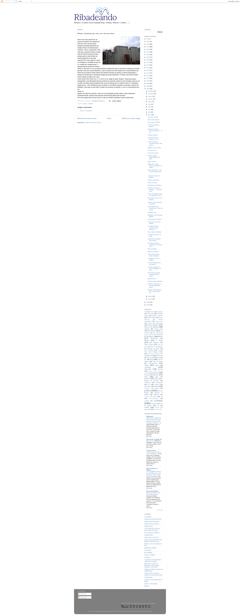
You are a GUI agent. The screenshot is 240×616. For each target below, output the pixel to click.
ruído (154, 396)
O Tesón (159, 340)
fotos (146, 377)
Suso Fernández (148, 350)
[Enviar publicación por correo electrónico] (109, 101)
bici (145, 359)
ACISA (152, 312)
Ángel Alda (147, 409)
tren (158, 405)
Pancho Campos (148, 344)
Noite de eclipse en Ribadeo (155, 281)
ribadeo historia (148, 526)
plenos (156, 386)
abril (149, 112)
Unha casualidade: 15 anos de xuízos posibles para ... (155, 171)
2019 (147, 57)
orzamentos (147, 382)
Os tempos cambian (153, 117)
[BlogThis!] (115, 101)
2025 (147, 41)
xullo (149, 104)
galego (157, 377)
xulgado (157, 407)
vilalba (146, 407)
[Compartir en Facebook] (118, 101)
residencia (156, 394)
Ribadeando (149, 416)
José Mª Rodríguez (153, 335)
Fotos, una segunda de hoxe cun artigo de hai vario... (155, 194)
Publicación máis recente (86, 118)
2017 (147, 62)
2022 (147, 49)
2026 (147, 39)
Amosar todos (160, 510)
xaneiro (150, 299)
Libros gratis (147, 550)
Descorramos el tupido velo (154, 439)
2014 (147, 70)
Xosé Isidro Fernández (154, 353)
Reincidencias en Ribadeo (154, 185)
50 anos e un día (152, 150)
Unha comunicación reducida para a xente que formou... (155, 208)
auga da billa (150, 357)
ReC (161, 346)
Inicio (109, 118)
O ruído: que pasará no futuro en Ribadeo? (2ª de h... (154, 268)
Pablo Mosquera (154, 342)
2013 (147, 73)
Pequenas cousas (152, 212)
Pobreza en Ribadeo (153, 251)
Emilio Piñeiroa (151, 317)
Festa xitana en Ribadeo (154, 122)
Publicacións (83, 594)
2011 (147, 78)
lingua (156, 378)
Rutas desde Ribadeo (152, 491)
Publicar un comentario (86, 110)
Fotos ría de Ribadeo (151, 327)
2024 (147, 44)
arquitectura (148, 355)
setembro (150, 99)
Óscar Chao (157, 409)
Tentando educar (151, 450)
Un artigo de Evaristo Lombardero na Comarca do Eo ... (155, 244)
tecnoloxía (153, 403)
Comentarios (83, 597)
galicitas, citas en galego (150, 583)
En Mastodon (147, 516)
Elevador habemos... (153, 135)
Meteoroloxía (154, 338)
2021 (147, 52)
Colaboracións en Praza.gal (151, 521)
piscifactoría (147, 386)
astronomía (160, 355)
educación (147, 369)
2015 (147, 68)
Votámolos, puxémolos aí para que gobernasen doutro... (154, 285)
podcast (157, 388)
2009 (147, 83)
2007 (147, 88)
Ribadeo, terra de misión (154, 147)
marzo (150, 114)
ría (162, 396)
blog (151, 359)
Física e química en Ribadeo (151, 532)
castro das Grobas (158, 361)
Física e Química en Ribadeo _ (152, 469)
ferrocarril (147, 375)
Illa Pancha (152, 331)
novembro (151, 93)
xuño (149, 107)
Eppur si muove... (152, 161)
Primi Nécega (154, 346)
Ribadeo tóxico (152, 278)
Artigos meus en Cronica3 (151, 537)
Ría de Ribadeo (148, 552)
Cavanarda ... (147, 557)
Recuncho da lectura (153, 348)
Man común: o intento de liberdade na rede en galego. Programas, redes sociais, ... (151, 565)
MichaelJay (134, 611)
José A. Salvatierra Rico (150, 334)
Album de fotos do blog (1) (151, 524)
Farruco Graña (159, 321)
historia (146, 379)
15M (145, 312)
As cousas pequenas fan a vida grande (154, 263)
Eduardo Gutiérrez (157, 315)
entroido (146, 373)
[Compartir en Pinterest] (120, 101)
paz (149, 384)
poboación (147, 388)
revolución (147, 396)
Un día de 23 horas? (153, 153)
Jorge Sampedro (157, 333)
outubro (150, 96)
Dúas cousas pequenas (153, 119)
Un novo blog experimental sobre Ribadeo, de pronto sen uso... (153, 540)
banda (158, 357)
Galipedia (146, 329)
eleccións (160, 369)
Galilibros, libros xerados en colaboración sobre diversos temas (153, 574)
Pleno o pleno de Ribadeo (154, 232)
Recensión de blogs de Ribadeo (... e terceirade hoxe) (155, 189)
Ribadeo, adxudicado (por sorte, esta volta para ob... (154, 291)
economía (147, 367)
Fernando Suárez (151, 323)
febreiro (150, 296)
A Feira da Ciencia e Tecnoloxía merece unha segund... (155, 143)
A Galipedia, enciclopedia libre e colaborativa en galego (153, 560)
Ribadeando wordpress (150, 548)
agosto (150, 101)
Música (146, 340)
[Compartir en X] (116, 101)
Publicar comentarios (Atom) (93, 122)
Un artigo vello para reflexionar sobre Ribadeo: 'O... (153, 227)
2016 (147, 65)
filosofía (156, 375)
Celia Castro (150, 313)
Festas (161, 323)
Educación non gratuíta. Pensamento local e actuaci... (154, 274)
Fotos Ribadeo (153, 325)
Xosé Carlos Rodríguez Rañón (153, 352)
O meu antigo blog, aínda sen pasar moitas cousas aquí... (152, 529)
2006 (147, 302)
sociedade (90, 103)
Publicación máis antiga (131, 118)
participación (159, 382)
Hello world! (150, 441)
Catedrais (160, 312)
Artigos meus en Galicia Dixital (152, 519)
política (85, 103)
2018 (147, 60)
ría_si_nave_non (154, 398)
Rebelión (146, 586)
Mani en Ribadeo (152, 249)
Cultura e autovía (152, 182)
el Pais (98, 79)
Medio (160, 336)
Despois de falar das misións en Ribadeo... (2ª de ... (155, 130)
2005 (147, 305)
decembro (151, 91)
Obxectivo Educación (153, 180)
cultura (146, 365)
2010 (147, 81)
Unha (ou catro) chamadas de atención (155, 203)
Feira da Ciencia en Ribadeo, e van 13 (153, 138)
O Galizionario (148, 577)
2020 (147, 54)
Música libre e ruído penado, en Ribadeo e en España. (155, 165)
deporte (157, 365)
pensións (157, 384)
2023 (147, 46)
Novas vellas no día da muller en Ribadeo (154, 255)
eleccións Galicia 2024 (154, 371)
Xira (159, 350)
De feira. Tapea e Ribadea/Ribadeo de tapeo (154, 157)
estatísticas (155, 373)
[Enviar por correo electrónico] (113, 101)
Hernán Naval (158, 329)
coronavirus (153, 363)
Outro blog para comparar (155, 219)
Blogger (150, 611)
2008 (147, 86)
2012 (147, 75)
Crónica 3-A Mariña (149, 555)
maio (149, 109)
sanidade (146, 401)
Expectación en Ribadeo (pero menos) (154, 239)
